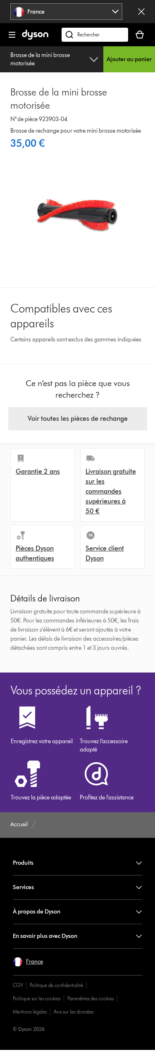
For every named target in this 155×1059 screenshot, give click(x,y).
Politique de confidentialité (56, 985)
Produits (23, 862)
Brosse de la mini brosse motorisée (40, 59)
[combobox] (66, 11)
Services (23, 887)
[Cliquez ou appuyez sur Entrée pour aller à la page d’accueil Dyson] (35, 37)
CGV (18, 985)
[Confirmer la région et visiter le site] (141, 11)
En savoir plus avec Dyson (45, 936)
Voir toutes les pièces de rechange (78, 418)
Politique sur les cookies (36, 998)
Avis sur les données (73, 1012)
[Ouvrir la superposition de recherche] (95, 35)
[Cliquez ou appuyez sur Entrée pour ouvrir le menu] (12, 34)
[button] (28, 962)
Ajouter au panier (129, 59)
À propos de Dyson (36, 911)
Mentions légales (30, 1012)
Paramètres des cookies (90, 998)
